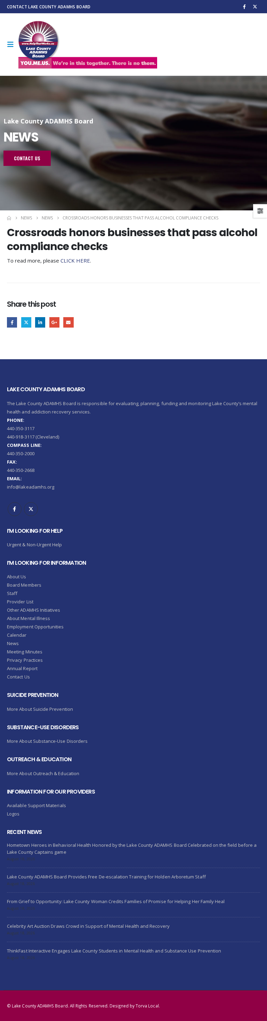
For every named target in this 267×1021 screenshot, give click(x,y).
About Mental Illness (28, 618)
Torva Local (147, 1005)
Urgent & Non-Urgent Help (34, 544)
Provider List (20, 601)
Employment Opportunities (35, 627)
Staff (12, 593)
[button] (12, 44)
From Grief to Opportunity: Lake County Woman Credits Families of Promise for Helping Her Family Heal (116, 901)
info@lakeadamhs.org (30, 487)
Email (68, 322)
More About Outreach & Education (43, 773)
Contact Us (18, 677)
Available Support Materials (36, 805)
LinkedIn (40, 322)
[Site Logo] (87, 45)
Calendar (17, 635)
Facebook (12, 322)
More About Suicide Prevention (40, 709)
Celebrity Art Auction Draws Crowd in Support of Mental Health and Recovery (88, 926)
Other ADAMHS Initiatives (33, 610)
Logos (13, 814)
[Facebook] (244, 6)
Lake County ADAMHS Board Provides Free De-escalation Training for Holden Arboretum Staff (106, 877)
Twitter (26, 322)
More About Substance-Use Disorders (47, 741)
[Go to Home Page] (9, 218)
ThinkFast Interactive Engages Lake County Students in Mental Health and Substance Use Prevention (114, 951)
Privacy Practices (25, 660)
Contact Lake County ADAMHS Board (48, 6)
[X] (255, 6)
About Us (16, 576)
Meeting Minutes (24, 652)
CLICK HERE (75, 260)
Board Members (24, 585)
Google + (54, 322)
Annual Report (22, 668)
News (13, 643)
